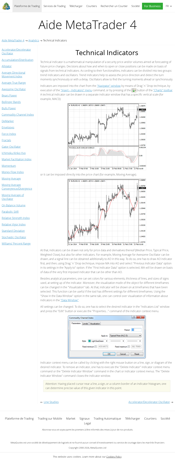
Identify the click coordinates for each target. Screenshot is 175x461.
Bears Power (9, 95)
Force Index (9, 134)
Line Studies (51, 402)
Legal (87, 423)
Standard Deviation (13, 231)
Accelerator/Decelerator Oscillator (16, 51)
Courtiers (91, 6)
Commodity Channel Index (18, 114)
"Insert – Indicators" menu (76, 90)
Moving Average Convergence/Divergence (17, 187)
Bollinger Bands (11, 102)
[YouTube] (93, 435)
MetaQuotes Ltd (98, 447)
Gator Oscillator (11, 147)
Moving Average (11, 178)
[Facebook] (82, 435)
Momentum (9, 166)
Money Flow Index (13, 172)
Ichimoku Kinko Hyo (14, 153)
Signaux (84, 418)
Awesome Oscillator (14, 89)
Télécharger (76, 6)
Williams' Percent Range (16, 243)
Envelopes (8, 127)
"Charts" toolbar (162, 90)
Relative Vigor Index (14, 224)
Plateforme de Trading (27, 6)
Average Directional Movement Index (13, 74)
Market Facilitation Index (16, 159)
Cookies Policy (114, 456)
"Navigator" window (109, 86)
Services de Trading (55, 6)
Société (135, 6)
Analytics (33, 40)
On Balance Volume (13, 205)
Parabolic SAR (10, 212)
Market (70, 418)
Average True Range (14, 83)
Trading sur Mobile (50, 418)
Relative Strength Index (16, 218)
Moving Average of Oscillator (13, 197)
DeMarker (8, 121)
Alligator (7, 66)
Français (167, 6)
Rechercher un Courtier (114, 6)
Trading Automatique (107, 418)
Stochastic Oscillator (14, 237)
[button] (151, 6)
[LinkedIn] (87, 435)
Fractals (6, 140)
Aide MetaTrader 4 (13, 40)
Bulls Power (9, 108)
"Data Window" (69, 300)
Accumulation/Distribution (17, 60)
